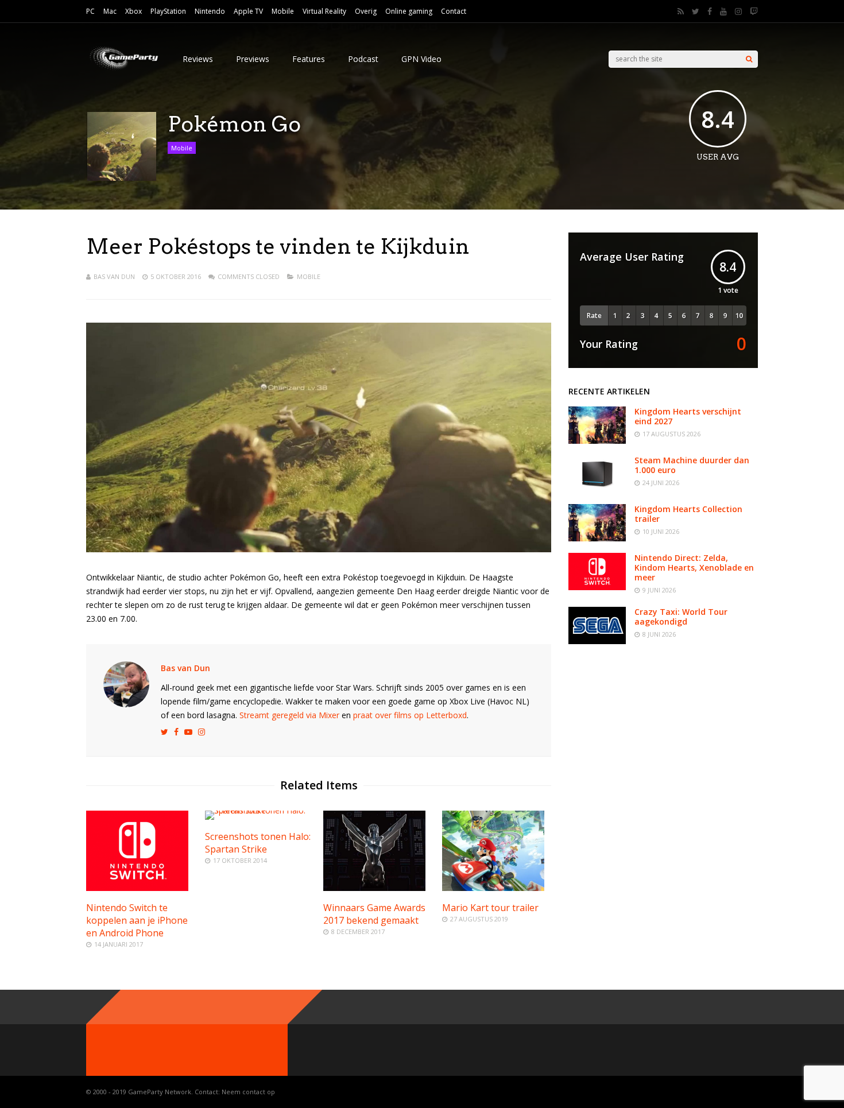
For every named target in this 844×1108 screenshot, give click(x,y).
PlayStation (168, 11)
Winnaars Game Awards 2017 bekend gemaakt (374, 914)
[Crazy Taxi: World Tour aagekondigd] (597, 641)
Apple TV (248, 11)
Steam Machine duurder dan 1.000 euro (691, 465)
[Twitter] (695, 11)
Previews (252, 58)
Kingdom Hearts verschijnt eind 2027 (687, 416)
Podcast (363, 58)
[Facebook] (709, 11)
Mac (110, 11)
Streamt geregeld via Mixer (289, 715)
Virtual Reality (324, 11)
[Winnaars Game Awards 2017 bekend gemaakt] (374, 887)
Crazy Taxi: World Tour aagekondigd (680, 616)
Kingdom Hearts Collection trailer (688, 513)
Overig (366, 11)
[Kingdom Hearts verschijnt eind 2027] (597, 440)
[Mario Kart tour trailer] (493, 887)
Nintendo (210, 11)
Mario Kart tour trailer (490, 907)
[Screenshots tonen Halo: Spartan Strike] (259, 810)
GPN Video (421, 58)
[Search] (749, 59)
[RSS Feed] (680, 11)
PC (90, 11)
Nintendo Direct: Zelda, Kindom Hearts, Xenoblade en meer (694, 567)
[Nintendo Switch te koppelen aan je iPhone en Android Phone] (137, 887)
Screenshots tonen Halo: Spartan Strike (258, 842)
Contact (453, 11)
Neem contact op (248, 1091)
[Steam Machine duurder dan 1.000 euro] (597, 489)
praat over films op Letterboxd (410, 715)
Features (308, 58)
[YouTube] (723, 11)
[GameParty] (123, 69)
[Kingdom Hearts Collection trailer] (597, 538)
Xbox (133, 11)
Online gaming (408, 11)
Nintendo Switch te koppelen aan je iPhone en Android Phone (137, 920)
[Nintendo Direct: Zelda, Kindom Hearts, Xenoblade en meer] (597, 587)
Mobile (283, 11)
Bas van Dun (114, 276)
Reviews (198, 58)
